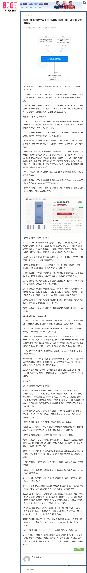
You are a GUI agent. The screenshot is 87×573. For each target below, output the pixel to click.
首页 (32, 15)
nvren (25, 28)
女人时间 (31, 569)
